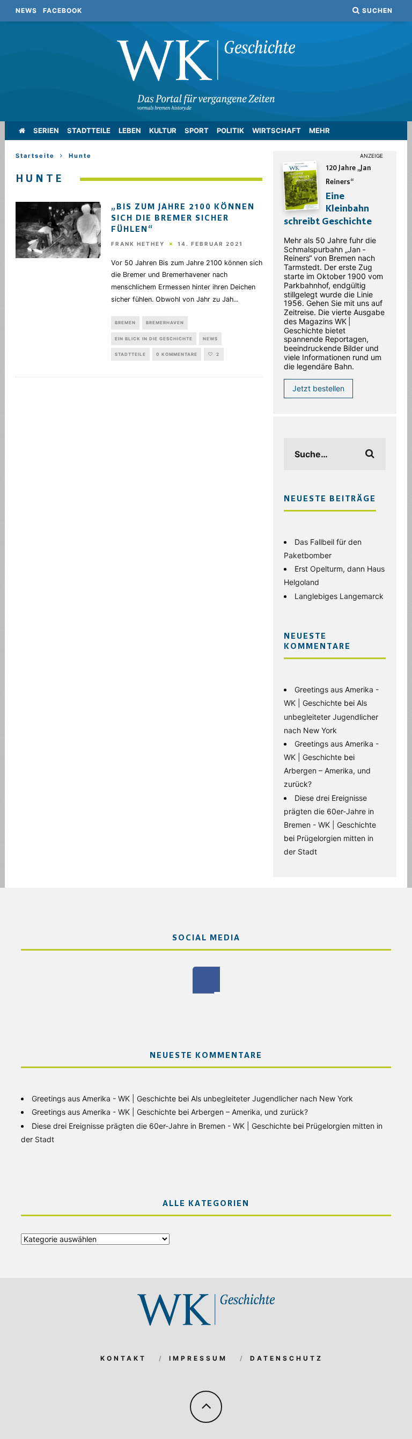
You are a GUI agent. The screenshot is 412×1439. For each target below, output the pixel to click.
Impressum (198, 1358)
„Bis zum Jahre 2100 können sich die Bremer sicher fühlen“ (183, 218)
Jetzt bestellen (318, 388)
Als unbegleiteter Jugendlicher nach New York (331, 716)
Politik (230, 130)
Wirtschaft (276, 130)
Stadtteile (89, 130)
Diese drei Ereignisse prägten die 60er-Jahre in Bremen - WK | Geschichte (330, 811)
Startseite (35, 155)
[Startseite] (22, 130)
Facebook (62, 10)
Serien (46, 130)
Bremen (125, 322)
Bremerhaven (165, 322)
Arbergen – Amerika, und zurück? (249, 1111)
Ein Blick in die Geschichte (154, 338)
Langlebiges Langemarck (339, 596)
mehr (319, 130)
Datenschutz (286, 1358)
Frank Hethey (138, 244)
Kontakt (123, 1358)
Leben (130, 130)
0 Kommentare (176, 354)
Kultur (162, 130)
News (26, 10)
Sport (197, 130)
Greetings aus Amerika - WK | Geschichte (104, 1098)
